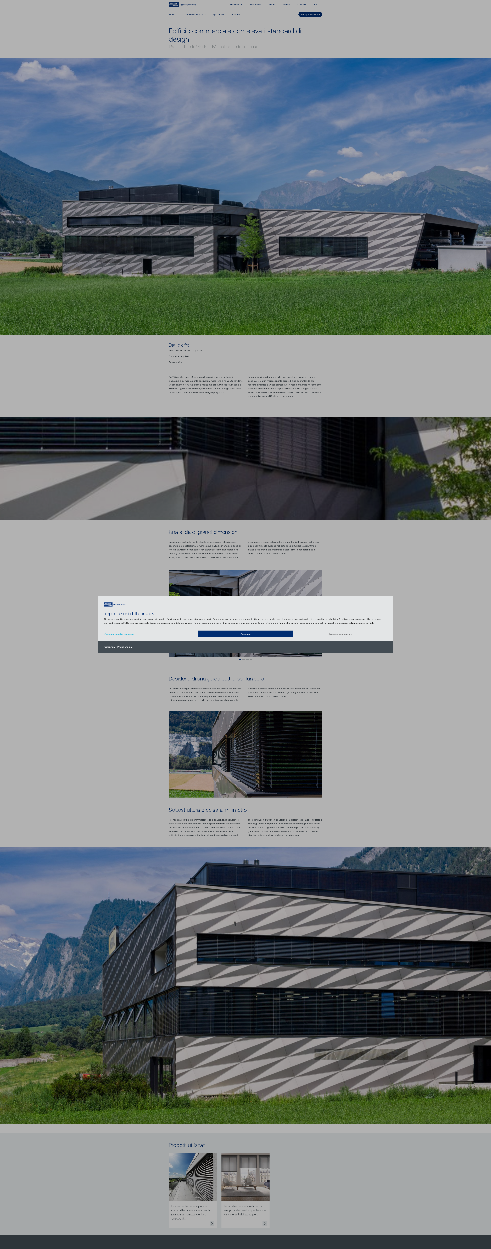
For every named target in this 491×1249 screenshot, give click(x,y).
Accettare (245, 633)
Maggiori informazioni (340, 633)
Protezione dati (125, 646)
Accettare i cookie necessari (118, 633)
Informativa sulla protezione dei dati (355, 622)
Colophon (109, 646)
